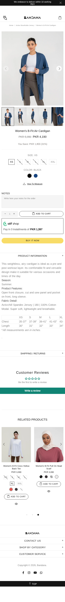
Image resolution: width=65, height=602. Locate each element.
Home (11, 25)
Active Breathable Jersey (25, 25)
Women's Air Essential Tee (29, 466)
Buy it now (32, 240)
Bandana (32, 18)
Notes (6, 193)
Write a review (33, 390)
